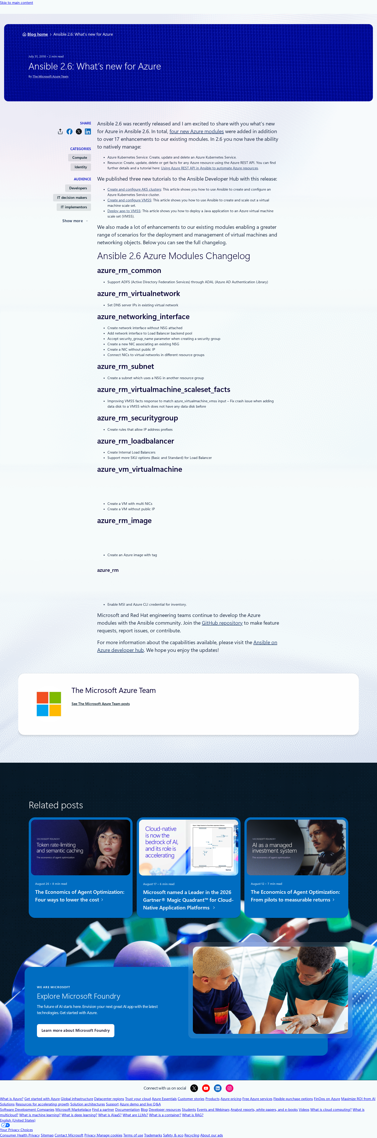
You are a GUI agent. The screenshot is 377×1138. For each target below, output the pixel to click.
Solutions (7, 1104)
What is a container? (165, 1115)
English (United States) (17, 1120)
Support (112, 1104)
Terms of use (133, 1135)
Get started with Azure (42, 1099)
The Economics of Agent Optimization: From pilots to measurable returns (295, 896)
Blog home (37, 34)
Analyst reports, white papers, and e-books (264, 1109)
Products (212, 1099)
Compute (79, 157)
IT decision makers (72, 197)
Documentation (127, 1109)
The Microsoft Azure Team (50, 76)
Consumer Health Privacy (20, 1135)
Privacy (90, 1135)
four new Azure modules (197, 131)
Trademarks (153, 1135)
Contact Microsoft (69, 1135)
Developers (78, 188)
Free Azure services (257, 1099)
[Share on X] (79, 131)
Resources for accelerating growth (42, 1104)
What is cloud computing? (331, 1109)
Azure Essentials (164, 1099)
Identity (81, 167)
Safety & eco (173, 1135)
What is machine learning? (40, 1115)
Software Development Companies (27, 1109)
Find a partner (103, 1109)
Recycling (191, 1135)
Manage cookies (109, 1135)
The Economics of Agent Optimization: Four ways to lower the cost (79, 896)
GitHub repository (222, 623)
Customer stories (191, 1099)
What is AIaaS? (110, 1115)
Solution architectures (87, 1104)
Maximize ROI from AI (358, 1099)
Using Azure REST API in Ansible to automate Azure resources (209, 168)
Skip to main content (16, 3)
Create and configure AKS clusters (134, 189)
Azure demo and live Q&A (140, 1104)
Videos (304, 1109)
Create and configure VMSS (129, 200)
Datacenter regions (109, 1099)
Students (189, 1109)
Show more (72, 221)
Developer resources (165, 1109)
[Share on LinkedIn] (88, 131)
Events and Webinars (213, 1109)
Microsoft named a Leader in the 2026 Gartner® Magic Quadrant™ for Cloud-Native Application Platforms (188, 899)
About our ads (211, 1135)
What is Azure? (11, 1099)
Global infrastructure (77, 1099)
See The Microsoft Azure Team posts (101, 704)
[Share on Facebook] (69, 131)
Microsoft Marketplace (73, 1109)
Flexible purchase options (293, 1099)
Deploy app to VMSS (124, 211)
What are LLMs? (135, 1115)
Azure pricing (231, 1099)
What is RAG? (192, 1115)
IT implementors (74, 207)
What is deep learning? (79, 1115)
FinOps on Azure (327, 1099)
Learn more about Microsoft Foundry (76, 1030)
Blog (144, 1109)
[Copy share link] (60, 131)
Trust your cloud (138, 1099)
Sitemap (47, 1135)
